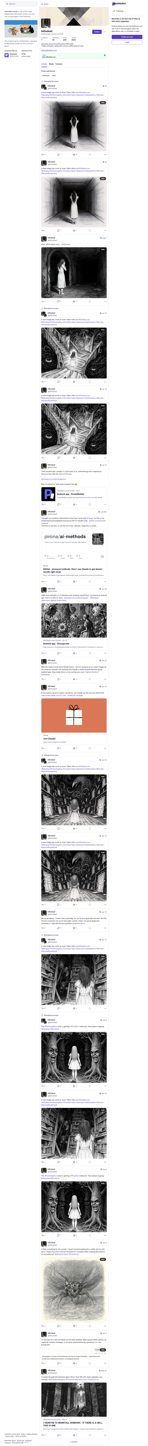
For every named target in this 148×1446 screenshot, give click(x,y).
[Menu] (105, 32)
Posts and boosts (48, 71)
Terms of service (20, 1436)
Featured (59, 64)
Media (51, 64)
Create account (127, 37)
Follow (97, 32)
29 (53, 40)
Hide (103, 103)
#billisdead (45, 76)
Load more (74, 1442)
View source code (17, 1442)
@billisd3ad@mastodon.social (51, 34)
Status (23, 1434)
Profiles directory (31, 1434)
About (18, 1434)
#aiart (54, 76)
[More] (105, 154)
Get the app (20, 1440)
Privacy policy (9, 1436)
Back (46, 4)
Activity (44, 64)
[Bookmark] (89, 154)
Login (127, 42)
